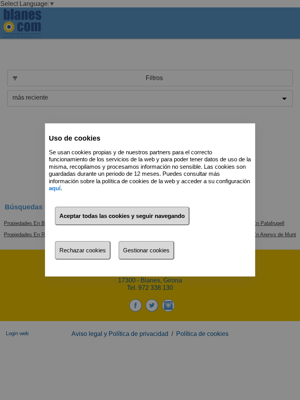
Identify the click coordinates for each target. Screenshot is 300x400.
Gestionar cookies (146, 250)
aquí (55, 188)
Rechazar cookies (82, 250)
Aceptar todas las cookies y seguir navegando (122, 215)
